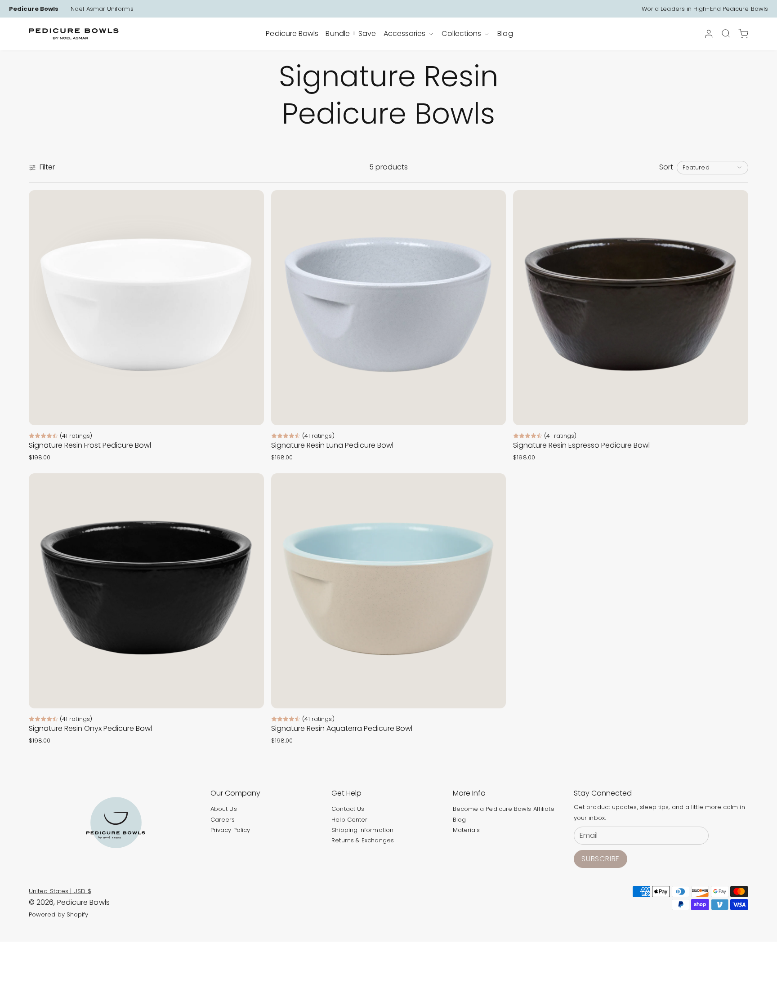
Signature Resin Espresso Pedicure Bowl (581, 445)
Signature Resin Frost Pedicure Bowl (90, 445)
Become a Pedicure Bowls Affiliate (504, 809)
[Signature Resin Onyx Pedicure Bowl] (146, 590)
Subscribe (600, 859)
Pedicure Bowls (33, 9)
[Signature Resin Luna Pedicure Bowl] (388, 307)
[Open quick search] (725, 33)
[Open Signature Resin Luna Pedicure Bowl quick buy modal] (493, 412)
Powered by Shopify (58, 914)
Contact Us (347, 809)
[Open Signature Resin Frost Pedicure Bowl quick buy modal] (251, 412)
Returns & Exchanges (362, 840)
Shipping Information (362, 830)
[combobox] (712, 167)
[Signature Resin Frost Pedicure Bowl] (146, 307)
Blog (459, 819)
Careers (222, 819)
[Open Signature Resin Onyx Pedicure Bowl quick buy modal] (251, 696)
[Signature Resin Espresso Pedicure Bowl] (630, 307)
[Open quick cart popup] (743, 33)
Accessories (405, 33)
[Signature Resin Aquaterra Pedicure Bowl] (388, 590)
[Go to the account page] (709, 34)
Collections (461, 33)
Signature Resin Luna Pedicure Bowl (332, 445)
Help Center (349, 819)
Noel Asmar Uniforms (102, 9)
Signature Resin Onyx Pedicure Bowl (90, 728)
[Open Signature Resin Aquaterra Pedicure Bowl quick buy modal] (493, 696)
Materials (466, 830)
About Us (223, 809)
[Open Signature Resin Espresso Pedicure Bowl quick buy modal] (735, 412)
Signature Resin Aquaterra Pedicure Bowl (341, 728)
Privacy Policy (230, 830)
